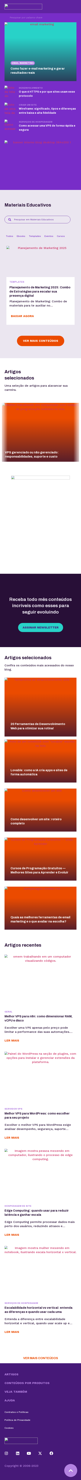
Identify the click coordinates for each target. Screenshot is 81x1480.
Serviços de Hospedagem (35, 122)
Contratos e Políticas (16, 1412)
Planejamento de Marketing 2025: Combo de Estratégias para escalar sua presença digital (39, 291)
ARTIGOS (11, 1374)
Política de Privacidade (17, 1420)
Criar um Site (28, 105)
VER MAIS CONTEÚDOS (40, 1358)
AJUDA (10, 1400)
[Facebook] (51, 1453)
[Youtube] (29, 1453)
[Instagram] (6, 1453)
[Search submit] (5, 18)
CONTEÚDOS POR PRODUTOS (27, 1383)
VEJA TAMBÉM (16, 1391)
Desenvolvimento (31, 88)
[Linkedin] (18, 1453)
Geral (8, 1011)
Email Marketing (23, 63)
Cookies (9, 1428)
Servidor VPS (13, 1109)
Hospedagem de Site (18, 1206)
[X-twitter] (40, 1453)
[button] (40, 1374)
